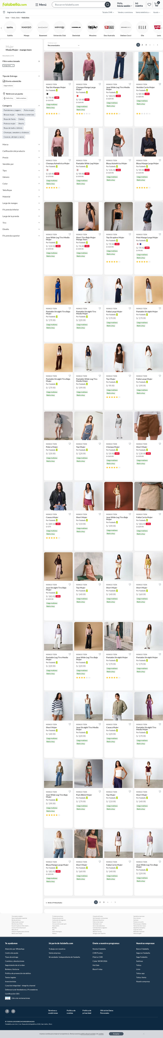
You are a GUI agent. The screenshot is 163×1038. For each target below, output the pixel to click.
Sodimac (139, 961)
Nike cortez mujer (98, 922)
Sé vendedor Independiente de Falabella (64, 957)
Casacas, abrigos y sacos (14, 137)
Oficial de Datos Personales (106, 1011)
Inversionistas (10, 981)
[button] (81, 4)
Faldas (21, 119)
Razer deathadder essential (19, 918)
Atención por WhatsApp (14, 949)
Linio (138, 969)
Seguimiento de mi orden (15, 965)
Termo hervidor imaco (139, 926)
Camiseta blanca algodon (100, 927)
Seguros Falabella (143, 953)
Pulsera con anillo (138, 922)
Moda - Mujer (15, 17)
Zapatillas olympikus (139, 927)
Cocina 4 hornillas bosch (19, 927)
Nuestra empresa (143, 981)
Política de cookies (71, 1011)
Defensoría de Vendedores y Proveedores (21, 989)
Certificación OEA (12, 994)
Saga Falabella (141, 957)
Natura (54, 933)
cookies (101, 1034)
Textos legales (10, 977)
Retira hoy (9, 98)
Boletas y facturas (12, 969)
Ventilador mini (97, 924)
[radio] (47, 114)
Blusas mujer (9, 115)
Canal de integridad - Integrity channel (20, 985)
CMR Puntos (98, 953)
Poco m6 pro (137, 918)
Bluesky (54, 927)
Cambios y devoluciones (14, 961)
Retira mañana (21, 98)
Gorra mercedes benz (99, 926)
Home (7, 17)
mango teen (7, 65)
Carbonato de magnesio (59, 920)
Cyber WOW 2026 (100, 961)
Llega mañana (8, 86)
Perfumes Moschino (98, 920)
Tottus (138, 965)
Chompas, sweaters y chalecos (16, 132)
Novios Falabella (99, 949)
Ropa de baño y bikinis (13, 128)
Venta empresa (54, 953)
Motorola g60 (137, 933)
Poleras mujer (9, 123)
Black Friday (97, 969)
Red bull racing (97, 931)
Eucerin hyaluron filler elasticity (21, 926)
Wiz (53, 929)
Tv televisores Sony (57, 916)
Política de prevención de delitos (18, 973)
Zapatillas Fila (97, 929)
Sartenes (135, 920)
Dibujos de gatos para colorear (20, 931)
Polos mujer (29, 110)
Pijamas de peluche (57, 918)
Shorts (21, 123)
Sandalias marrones (138, 916)
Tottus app (140, 973)
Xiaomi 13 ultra (56, 922)
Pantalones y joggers (12, 110)
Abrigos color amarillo (99, 933)
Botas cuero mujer (17, 933)
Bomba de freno (16, 920)
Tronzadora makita (17, 916)
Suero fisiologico (57, 931)
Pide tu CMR (98, 957)
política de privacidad (88, 1034)
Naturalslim (55, 926)
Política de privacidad (87, 1011)
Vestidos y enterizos (26, 115)
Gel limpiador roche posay (100, 918)
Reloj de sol (15, 929)
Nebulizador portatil (18, 922)
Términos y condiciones (53, 1011)
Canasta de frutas (98, 916)
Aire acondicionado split (59, 924)
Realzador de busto (138, 931)
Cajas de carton (137, 929)
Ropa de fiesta (10, 119)
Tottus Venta (141, 977)
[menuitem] (106, 12)
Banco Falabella (142, 949)
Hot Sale (96, 965)
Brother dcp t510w (17, 924)
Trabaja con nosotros (57, 949)
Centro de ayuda (11, 953)
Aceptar (116, 1034)
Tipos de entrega (11, 957)
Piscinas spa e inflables (139, 924)
